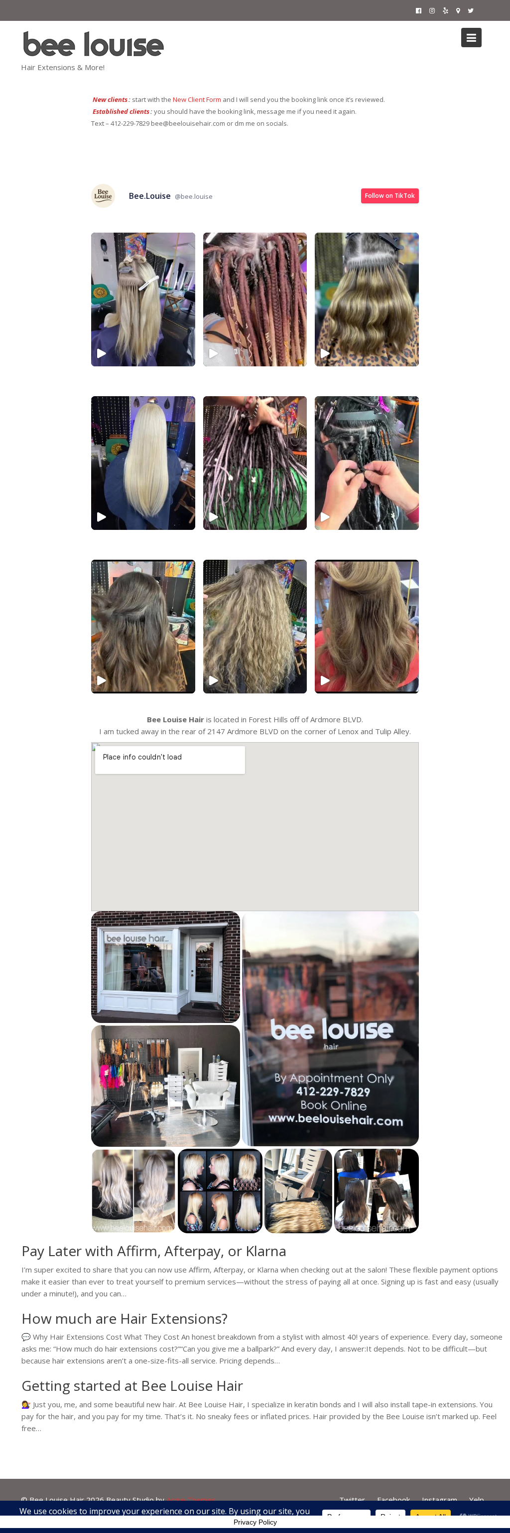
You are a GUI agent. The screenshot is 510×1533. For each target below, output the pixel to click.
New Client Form (197, 99)
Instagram (439, 1500)
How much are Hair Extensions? (124, 1318)
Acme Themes (191, 1500)
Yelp (476, 1500)
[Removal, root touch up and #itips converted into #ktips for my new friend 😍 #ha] (367, 626)
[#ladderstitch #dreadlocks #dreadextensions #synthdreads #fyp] (367, 463)
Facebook (393, 1500)
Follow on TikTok (390, 195)
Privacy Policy (255, 1522)
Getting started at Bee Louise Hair (132, 1385)
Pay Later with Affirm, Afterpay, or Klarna (153, 1251)
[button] (165, 967)
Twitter (352, 1500)
